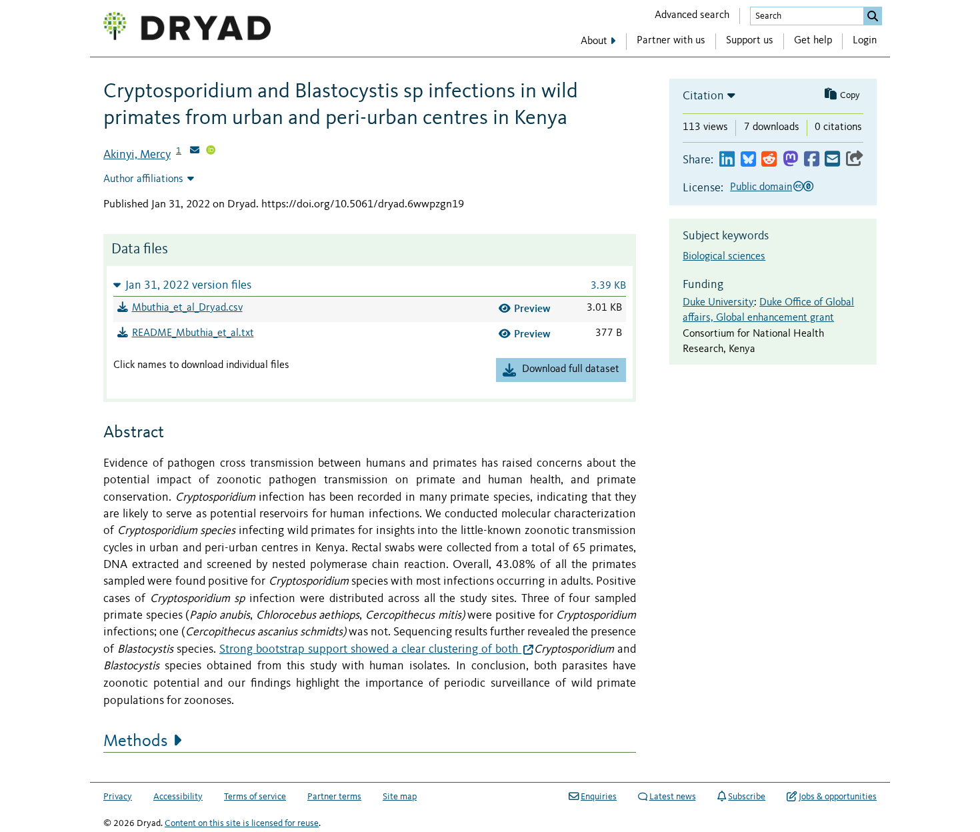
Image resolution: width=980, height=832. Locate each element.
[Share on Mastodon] (790, 159)
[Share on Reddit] (769, 159)
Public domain (761, 187)
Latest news (672, 796)
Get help (813, 40)
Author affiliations (143, 179)
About (594, 41)
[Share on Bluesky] (748, 159)
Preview (532, 308)
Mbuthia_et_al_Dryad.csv (187, 308)
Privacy (117, 796)
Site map (400, 796)
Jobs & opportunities (838, 796)
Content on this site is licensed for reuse (242, 823)
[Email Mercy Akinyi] (195, 151)
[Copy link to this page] (854, 160)
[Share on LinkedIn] (727, 159)
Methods (135, 741)
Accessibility (178, 796)
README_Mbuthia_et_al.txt (193, 333)
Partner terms (334, 796)
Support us (749, 40)
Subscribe (746, 796)
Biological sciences (724, 256)
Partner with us (671, 40)
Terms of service (255, 796)
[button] (369, 285)
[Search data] (872, 16)
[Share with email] (832, 159)
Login (865, 40)
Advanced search (692, 15)
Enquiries (599, 796)
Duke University (718, 302)
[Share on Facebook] (811, 159)
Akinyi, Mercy (137, 155)
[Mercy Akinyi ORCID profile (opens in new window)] (211, 151)
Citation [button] (703, 96)
